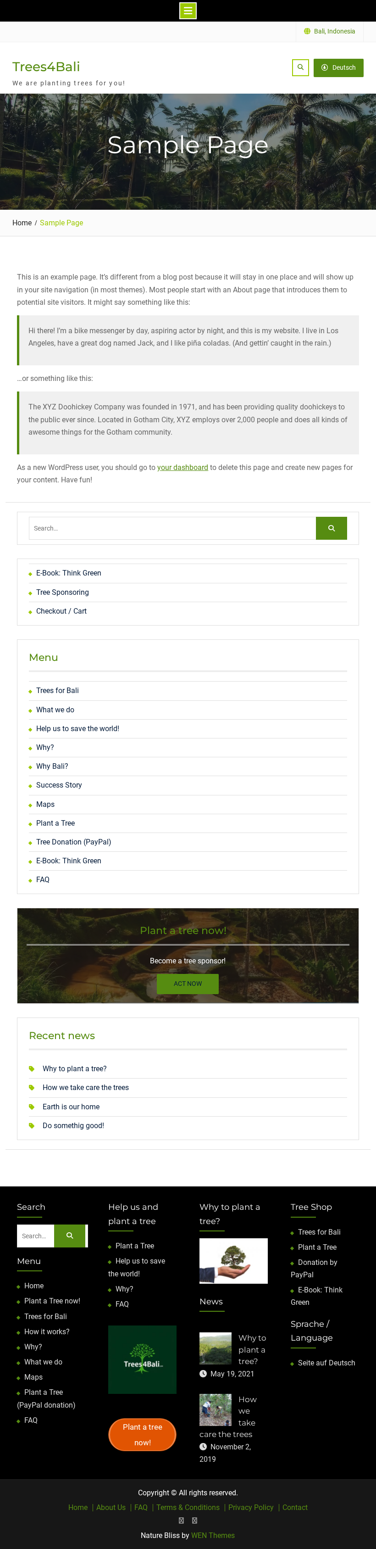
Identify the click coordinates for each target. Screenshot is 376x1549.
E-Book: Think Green (68, 573)
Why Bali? (52, 766)
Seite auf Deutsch (326, 1363)
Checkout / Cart (61, 611)
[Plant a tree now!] (194, 1520)
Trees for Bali (57, 690)
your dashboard (182, 467)
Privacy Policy (251, 1507)
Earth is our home (71, 1106)
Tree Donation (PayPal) (73, 842)
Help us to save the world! (77, 728)
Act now (188, 983)
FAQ (43, 879)
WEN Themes (213, 1535)
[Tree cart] (181, 1520)
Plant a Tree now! (52, 1301)
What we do (55, 709)
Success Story (59, 785)
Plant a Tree (55, 823)
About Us (111, 1507)
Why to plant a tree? (75, 1068)
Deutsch (344, 67)
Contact (295, 1507)
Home (34, 1285)
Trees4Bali (46, 66)
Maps (45, 804)
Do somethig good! (73, 1125)
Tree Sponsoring (62, 592)
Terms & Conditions (188, 1507)
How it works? (47, 1331)
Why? (45, 747)
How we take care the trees (86, 1087)
